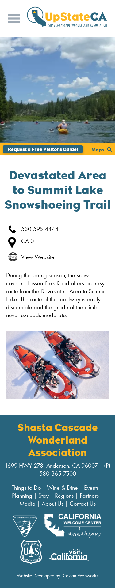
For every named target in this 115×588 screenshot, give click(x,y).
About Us (52, 503)
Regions (64, 496)
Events (91, 488)
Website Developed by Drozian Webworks (57, 575)
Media (27, 503)
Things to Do (26, 488)
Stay (43, 496)
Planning (22, 496)
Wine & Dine (62, 488)
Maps (97, 149)
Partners (89, 496)
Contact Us (83, 503)
